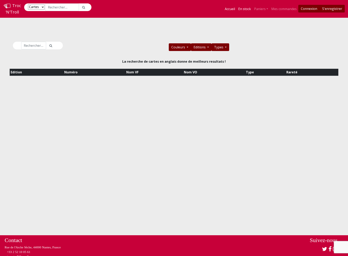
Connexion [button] (309, 8)
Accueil (230, 9)
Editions (200, 47)
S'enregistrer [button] (332, 8)
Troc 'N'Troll (13, 9)
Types (219, 47)
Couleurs (178, 47)
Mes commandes (284, 9)
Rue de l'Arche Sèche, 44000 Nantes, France (33, 247)
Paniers (260, 9)
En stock (244, 9)
